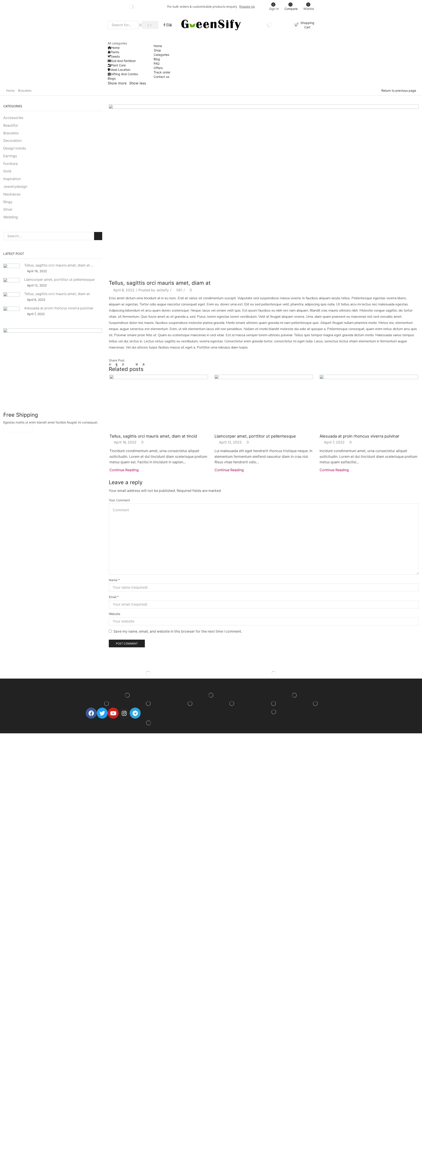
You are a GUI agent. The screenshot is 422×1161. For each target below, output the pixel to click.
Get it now (18, 428)
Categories (161, 55)
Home (115, 47)
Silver (8, 209)
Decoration (12, 141)
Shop (157, 50)
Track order (162, 72)
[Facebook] (164, 25)
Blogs (112, 78)
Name (114, 580)
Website (114, 614)
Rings (7, 202)
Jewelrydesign (15, 186)
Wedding (10, 217)
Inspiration (12, 179)
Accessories (13, 118)
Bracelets (24, 90)
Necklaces (11, 194)
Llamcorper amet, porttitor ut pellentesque (255, 436)
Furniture (10, 164)
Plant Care (118, 65)
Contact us (161, 76)
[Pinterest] (123, 364)
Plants (114, 52)
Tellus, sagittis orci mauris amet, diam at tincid (153, 436)
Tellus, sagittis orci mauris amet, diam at (57, 294)
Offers (158, 68)
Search (98, 236)
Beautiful (10, 125)
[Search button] (150, 25)
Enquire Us (247, 6)
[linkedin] (136, 364)
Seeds (115, 56)
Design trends (14, 148)
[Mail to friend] (129, 364)
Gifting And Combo (124, 74)
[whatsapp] (142, 364)
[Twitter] (111, 364)
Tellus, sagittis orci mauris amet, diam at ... (58, 265)
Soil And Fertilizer (123, 61)
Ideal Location (120, 69)
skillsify (162, 290)
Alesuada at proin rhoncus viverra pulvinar (359, 436)
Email (114, 597)
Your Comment (119, 500)
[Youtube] (170, 25)
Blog (157, 59)
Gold (7, 171)
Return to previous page (398, 90)
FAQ (157, 63)
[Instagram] (167, 25)
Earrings (10, 156)
